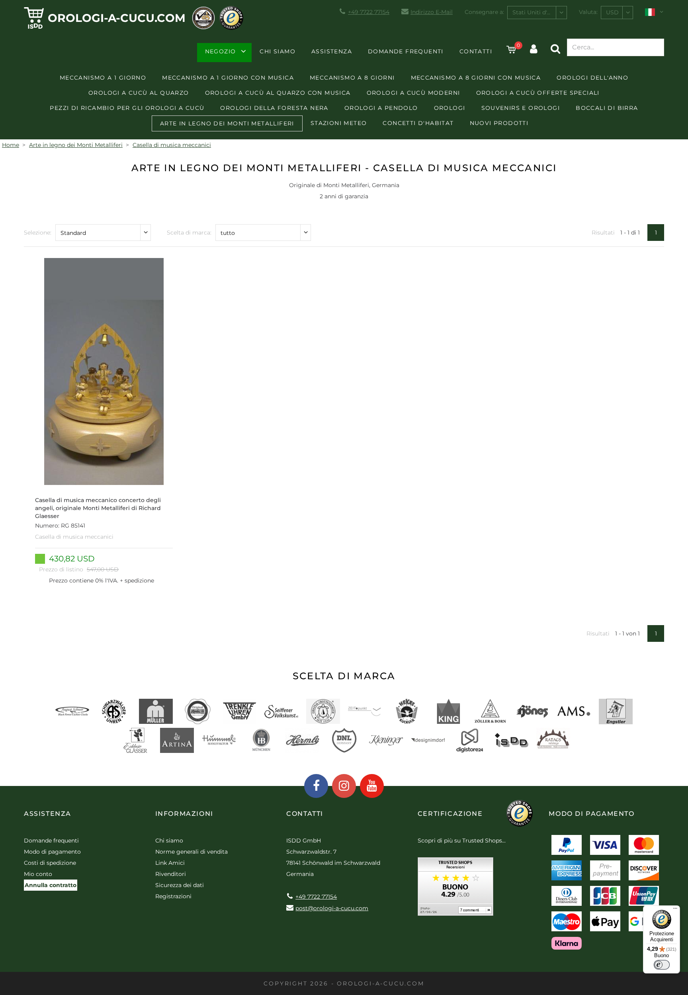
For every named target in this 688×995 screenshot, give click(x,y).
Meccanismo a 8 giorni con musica (476, 77)
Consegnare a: (484, 12)
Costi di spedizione (50, 862)
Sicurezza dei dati (179, 885)
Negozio (220, 51)
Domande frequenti (406, 51)
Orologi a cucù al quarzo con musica (278, 92)
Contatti (475, 51)
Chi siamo (277, 51)
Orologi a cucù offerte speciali (538, 92)
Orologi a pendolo (381, 107)
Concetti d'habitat (418, 123)
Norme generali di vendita (191, 851)
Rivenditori (170, 874)
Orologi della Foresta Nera (274, 107)
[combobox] (537, 12)
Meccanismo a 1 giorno (103, 77)
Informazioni (184, 813)
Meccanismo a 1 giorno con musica (228, 77)
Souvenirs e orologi (520, 107)
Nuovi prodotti (499, 123)
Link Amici (170, 862)
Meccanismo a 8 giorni (352, 77)
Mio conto (38, 874)
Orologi (449, 107)
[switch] (662, 965)
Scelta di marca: (189, 232)
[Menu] (675, 910)
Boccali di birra (607, 107)
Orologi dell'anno (592, 77)
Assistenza (331, 51)
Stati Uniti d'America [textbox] (539, 12)
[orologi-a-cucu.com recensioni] (455, 889)
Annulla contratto (50, 885)
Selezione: (37, 232)
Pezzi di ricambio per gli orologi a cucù (127, 107)
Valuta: (588, 12)
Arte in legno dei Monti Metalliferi (227, 123)
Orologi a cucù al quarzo (138, 92)
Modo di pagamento (52, 851)
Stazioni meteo (339, 123)
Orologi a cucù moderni (413, 92)
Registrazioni (173, 896)
